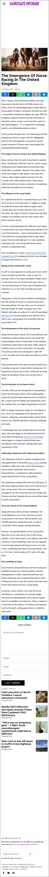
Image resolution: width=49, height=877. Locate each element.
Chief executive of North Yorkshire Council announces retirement (15, 695)
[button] (30, 854)
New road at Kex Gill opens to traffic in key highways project (17, 744)
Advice (17, 89)
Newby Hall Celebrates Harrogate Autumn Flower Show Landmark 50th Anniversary (16, 710)
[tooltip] (5, 94)
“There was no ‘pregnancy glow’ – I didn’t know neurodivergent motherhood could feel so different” (16, 728)
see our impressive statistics (25, 844)
